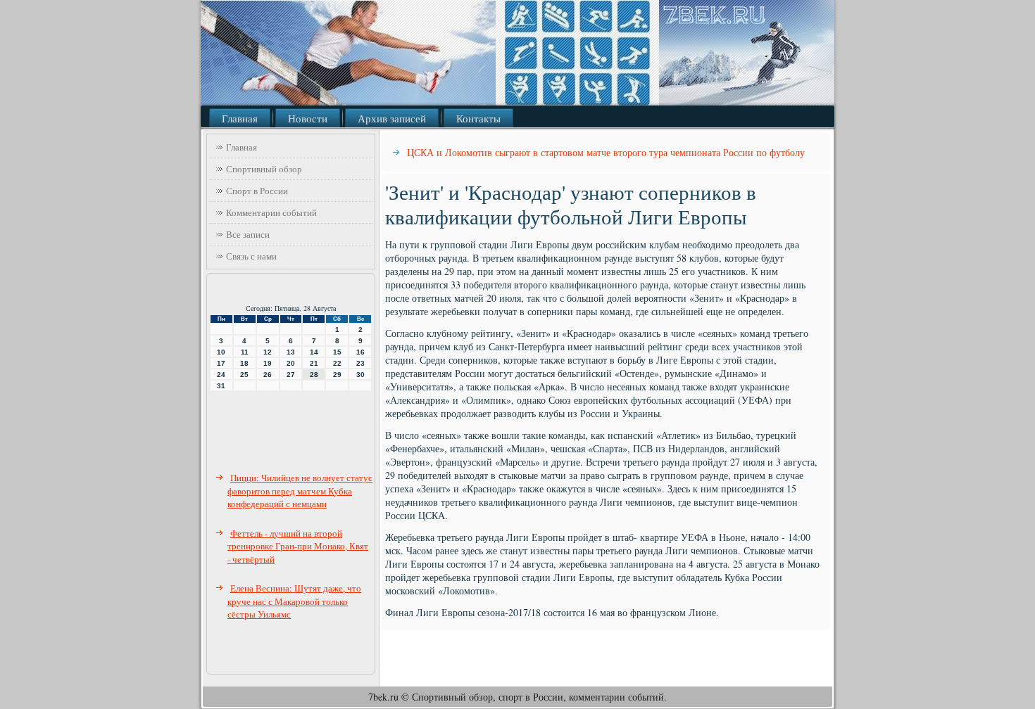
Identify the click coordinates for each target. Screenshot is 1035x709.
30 (360, 374)
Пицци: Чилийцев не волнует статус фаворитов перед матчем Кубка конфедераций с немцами (299, 490)
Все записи (248, 234)
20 (291, 363)
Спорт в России (257, 190)
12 (267, 352)
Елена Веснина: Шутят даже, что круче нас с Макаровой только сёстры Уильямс (294, 601)
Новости (307, 118)
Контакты (478, 118)
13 (291, 352)
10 (221, 352)
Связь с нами (251, 256)
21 (314, 363)
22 (337, 363)
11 (245, 352)
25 (244, 374)
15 (337, 352)
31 (221, 386)
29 (337, 374)
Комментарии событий (271, 212)
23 (360, 363)
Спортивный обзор (264, 168)
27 (291, 374)
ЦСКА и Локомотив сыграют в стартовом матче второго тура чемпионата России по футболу (606, 152)
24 (221, 374)
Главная (240, 118)
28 (314, 374)
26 (267, 374)
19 (267, 363)
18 (244, 363)
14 (314, 352)
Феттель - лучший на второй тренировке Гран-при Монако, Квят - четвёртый (297, 546)
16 (360, 352)
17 (221, 363)
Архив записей (392, 118)
